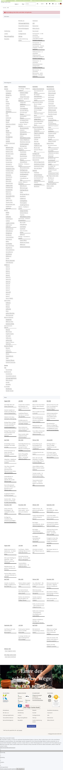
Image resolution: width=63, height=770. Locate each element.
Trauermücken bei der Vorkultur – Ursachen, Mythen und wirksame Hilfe (38, 483)
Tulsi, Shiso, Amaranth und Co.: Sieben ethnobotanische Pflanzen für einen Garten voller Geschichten (10, 470)
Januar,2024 (49, 625)
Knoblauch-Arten (10, 170)
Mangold (8, 120)
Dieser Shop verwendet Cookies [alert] (7, 738)
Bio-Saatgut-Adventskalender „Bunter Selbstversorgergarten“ (38, 524)
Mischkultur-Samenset (25, 142)
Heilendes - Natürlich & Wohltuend (23, 99)
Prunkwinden (9, 243)
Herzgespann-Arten (10, 168)
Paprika (7, 122)
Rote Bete (8, 126)
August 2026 (7, 401)
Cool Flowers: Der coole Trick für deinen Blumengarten (9, 630)
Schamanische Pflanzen (23, 159)
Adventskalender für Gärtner (38, 91)
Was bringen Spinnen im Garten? (52, 550)
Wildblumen (8, 256)
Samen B (8, 269)
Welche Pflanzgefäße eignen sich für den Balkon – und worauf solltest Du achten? (23, 456)
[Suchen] (37, 4)
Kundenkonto (9, 374)
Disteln (7, 214)
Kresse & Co (8, 175)
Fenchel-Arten (9, 162)
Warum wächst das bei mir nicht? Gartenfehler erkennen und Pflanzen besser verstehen (38, 419)
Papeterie (35, 170)
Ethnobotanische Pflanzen (8, 326)
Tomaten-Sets (37, 137)
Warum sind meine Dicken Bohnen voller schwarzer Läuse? (39, 406)
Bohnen (7, 97)
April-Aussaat (51, 97)
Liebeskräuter (23, 154)
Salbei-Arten (8, 194)
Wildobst (8, 307)
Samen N (8, 285)
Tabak (7, 358)
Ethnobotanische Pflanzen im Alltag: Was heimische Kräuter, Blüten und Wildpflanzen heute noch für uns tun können (53, 427)
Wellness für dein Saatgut (52, 163)
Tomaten (8, 135)
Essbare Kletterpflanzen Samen (25, 136)
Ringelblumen (9, 248)
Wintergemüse (23, 146)
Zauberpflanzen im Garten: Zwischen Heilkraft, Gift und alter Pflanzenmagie (9, 479)
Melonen (8, 305)
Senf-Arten (8, 198)
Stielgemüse (8, 132)
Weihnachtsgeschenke (39, 162)
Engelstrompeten (10, 334)
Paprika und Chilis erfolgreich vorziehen (51, 645)
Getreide (8, 103)
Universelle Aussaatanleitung (52, 119)
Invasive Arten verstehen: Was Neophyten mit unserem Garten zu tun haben (24, 407)
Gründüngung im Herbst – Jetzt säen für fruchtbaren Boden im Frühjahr (53, 524)
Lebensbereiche (9, 262)
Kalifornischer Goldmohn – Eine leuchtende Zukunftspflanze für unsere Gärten (38, 613)
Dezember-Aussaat (52, 114)
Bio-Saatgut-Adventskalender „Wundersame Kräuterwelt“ (36, 539)
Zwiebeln (8, 141)
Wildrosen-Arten (9, 321)
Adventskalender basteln (38, 99)
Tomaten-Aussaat (52, 133)
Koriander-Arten (9, 173)
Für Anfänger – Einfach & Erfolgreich (24, 89)
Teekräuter (22, 106)
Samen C (8, 271)
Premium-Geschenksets (38, 127)
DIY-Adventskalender (38, 177)
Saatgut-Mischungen (24, 97)
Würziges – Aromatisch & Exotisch (24, 237)
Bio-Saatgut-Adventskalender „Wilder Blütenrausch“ (52, 510)
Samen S (8, 294)
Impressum (35, 20)
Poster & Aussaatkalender (38, 183)
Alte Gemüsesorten (24, 128)
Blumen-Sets (37, 147)
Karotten (8, 108)
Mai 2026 (49, 401)
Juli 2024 (20, 625)
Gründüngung (23, 176)
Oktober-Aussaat (52, 110)
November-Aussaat (52, 112)
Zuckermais (8, 118)
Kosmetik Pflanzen (24, 122)
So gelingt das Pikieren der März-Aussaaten (9, 494)
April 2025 (6, 579)
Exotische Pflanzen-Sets (38, 150)
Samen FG (8, 277)
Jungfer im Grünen (10, 223)
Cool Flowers (23, 226)
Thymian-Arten (9, 202)
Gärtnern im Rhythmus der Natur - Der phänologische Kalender (38, 621)
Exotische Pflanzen (8, 346)
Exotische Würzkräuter (25, 246)
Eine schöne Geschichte (51, 180)
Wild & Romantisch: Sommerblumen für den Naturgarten (38, 591)
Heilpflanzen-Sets (38, 145)
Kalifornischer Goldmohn (9, 225)
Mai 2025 (49, 545)
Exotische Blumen (24, 213)
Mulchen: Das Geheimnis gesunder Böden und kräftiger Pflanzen (24, 598)
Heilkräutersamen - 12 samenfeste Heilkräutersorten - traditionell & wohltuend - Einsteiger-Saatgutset (38, 55)
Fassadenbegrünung (24, 172)
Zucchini (8, 139)
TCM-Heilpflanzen (24, 108)
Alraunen (8, 329)
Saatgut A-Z (7, 264)
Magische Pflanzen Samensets (10, 343)
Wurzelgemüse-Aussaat (51, 138)
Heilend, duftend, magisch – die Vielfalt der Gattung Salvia (24, 584)
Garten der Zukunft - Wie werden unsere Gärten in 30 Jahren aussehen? (52, 639)
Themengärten (23, 203)
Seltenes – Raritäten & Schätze (23, 207)
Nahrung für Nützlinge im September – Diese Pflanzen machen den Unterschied (10, 560)
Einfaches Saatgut (24, 92)
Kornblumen (9, 235)
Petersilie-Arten (9, 187)
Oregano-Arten (9, 185)
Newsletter (6, 39)
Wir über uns (21, 20)
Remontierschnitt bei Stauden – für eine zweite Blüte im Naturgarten (24, 558)
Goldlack (8, 221)
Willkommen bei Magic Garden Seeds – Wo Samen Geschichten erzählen (52, 631)
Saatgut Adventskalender (38, 89)
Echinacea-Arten (9, 158)
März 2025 (20, 579)
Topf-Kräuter (23, 94)
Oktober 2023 (7, 649)
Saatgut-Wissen (50, 143)
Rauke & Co (8, 192)
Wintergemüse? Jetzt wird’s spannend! (37, 426)
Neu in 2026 (22, 222)
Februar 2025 (36, 579)
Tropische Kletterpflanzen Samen (25, 215)
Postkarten (36, 172)
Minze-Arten (8, 181)
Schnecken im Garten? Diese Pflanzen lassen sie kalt (38, 551)
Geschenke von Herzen (39, 164)
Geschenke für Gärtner (38, 102)
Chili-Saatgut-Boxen (38, 108)
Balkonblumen (23, 186)
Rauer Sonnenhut (10, 245)
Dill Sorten (8, 156)
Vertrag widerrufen (31, 726)
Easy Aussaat (35, 31)
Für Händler (7, 386)
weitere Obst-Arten (10, 313)
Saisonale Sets (36, 160)
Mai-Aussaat (51, 99)
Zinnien (7, 258)
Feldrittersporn (9, 218)
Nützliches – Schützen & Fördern (23, 164)
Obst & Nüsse (7, 300)
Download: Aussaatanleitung (52, 122)
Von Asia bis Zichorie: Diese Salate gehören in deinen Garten (23, 591)
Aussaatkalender (50, 89)
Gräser (21, 192)
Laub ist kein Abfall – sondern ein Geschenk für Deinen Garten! (52, 517)
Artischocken (9, 91)
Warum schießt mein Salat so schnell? (39, 412)
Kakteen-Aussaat (52, 141)
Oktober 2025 (36, 505)
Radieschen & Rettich (11, 124)
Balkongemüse (23, 134)
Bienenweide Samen (24, 168)
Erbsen (7, 101)
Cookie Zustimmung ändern (23, 39)
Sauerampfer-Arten (10, 196)
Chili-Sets (36, 139)
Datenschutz (35, 26)
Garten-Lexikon (50, 186)
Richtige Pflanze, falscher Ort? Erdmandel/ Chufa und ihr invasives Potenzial (10, 433)
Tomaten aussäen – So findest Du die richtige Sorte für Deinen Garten (38, 475)
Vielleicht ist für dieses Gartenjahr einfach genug (10, 417)
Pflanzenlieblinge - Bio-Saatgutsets (39, 130)
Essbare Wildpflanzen (25, 140)
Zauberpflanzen (23, 162)
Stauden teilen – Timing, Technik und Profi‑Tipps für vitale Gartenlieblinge (10, 500)
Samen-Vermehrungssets (38, 158)
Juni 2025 (35, 545)
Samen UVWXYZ (9, 298)
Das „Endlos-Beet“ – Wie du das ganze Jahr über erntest (38, 584)
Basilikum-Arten (9, 151)
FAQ (5, 367)
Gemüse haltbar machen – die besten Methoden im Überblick (10, 575)
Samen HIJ (8, 279)
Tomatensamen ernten (53, 173)
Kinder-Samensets (37, 155)
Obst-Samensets (9, 315)
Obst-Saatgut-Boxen (38, 121)
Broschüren (36, 186)
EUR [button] (42, 4)
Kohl (7, 113)
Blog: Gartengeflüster (9, 36)
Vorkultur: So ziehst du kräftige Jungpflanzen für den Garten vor (10, 584)
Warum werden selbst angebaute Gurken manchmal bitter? (23, 435)
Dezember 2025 (8, 505)
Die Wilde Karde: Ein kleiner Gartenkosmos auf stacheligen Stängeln (24, 422)
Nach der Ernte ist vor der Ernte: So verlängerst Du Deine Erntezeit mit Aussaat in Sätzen (52, 407)
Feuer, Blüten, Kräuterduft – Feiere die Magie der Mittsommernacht (38, 432)
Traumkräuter (23, 152)
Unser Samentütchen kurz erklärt (53, 150)
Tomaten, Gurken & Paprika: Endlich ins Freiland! (37, 598)
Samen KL (8, 281)
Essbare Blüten (23, 240)
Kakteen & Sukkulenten (9, 351)
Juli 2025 (20, 545)
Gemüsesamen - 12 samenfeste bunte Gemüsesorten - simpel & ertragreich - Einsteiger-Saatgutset (38, 46)
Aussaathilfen (50, 116)
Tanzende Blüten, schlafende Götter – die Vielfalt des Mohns (23, 564)
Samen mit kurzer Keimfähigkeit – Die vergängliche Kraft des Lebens (9, 511)
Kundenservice (7, 372)
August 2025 (7, 545)
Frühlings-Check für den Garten (38, 453)
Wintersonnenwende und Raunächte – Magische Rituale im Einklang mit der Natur (52, 585)
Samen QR (8, 292)
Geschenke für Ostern (39, 166)
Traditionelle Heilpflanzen (23, 103)
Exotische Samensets (10, 362)
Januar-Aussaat (51, 91)
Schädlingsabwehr (24, 174)
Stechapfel (8, 336)
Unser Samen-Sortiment (10, 657)
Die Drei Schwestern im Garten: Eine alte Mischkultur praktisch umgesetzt (9, 453)
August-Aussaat (51, 105)
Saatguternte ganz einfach (52, 170)
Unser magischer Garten (10, 651)
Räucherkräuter (23, 156)
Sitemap (20, 36)
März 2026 (20, 440)
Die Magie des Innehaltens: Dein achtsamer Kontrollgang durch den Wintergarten (9, 519)
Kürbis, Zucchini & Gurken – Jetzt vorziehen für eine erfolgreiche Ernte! (38, 605)
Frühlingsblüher (23, 200)
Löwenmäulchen (10, 237)
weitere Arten (9, 340)
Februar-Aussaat (52, 93)
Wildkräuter (22, 244)
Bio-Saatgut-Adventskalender (38, 95)
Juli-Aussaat (51, 103)
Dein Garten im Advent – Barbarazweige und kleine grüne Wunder (53, 593)
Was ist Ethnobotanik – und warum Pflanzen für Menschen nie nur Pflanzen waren (9, 487)
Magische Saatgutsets (39, 133)
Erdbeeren (8, 302)
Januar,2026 (49, 440)
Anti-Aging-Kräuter (24, 120)
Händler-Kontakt (9, 391)
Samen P (8, 290)
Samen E (8, 275)
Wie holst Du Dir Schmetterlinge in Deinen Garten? (38, 630)
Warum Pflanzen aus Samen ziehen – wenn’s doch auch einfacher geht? (23, 511)
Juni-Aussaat (51, 101)
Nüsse (7, 311)
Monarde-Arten (9, 183)
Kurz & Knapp (9, 369)
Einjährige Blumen (24, 190)
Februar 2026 (36, 440)
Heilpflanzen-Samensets (9, 207)
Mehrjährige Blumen (24, 194)
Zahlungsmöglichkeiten (23, 23)
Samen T (8, 296)
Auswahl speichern (11, 769)
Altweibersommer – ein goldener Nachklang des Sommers (9, 568)
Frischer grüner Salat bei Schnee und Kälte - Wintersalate (24, 630)
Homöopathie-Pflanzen (23, 117)
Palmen (7, 354)
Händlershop (7, 31)
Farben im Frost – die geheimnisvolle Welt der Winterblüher (38, 510)
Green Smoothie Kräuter (23, 231)
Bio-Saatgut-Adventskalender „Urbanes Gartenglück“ (38, 531)
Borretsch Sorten (10, 153)
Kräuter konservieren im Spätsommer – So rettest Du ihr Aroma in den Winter (10, 552)
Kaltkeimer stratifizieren (51, 130)
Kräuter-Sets (37, 143)
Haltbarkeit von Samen (53, 153)
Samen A (8, 267)
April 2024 (35, 625)
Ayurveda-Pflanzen (24, 110)
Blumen (6, 210)
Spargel (7, 130)
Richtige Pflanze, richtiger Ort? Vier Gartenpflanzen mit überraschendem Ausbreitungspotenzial (10, 425)
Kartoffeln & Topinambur (8, 110)
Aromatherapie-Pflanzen (23, 113)
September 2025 (50, 505)
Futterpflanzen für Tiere (24, 179)
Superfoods (22, 228)
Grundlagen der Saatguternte (51, 167)
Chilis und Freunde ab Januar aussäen (52, 599)
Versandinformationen (23, 26)
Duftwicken (8, 216)
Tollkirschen (8, 338)
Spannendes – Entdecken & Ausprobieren (24, 219)
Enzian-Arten (9, 160)
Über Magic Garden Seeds (52, 176)
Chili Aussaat (51, 135)
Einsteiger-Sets (36, 153)
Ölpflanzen (22, 234)
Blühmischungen (24, 188)
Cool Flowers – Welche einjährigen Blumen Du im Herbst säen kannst (24, 551)
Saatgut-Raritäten (24, 210)
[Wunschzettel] (49, 4)
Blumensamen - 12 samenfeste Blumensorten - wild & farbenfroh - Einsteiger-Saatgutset (38, 73)
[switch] (31, 751)
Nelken (7, 241)
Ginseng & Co (9, 164)
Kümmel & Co (9, 177)
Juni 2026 (35, 401)
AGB (33, 23)
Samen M (8, 283)
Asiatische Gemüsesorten (23, 131)
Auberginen (8, 93)
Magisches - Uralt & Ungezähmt (22, 149)
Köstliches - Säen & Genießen (22, 125)
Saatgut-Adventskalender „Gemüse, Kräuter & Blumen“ (38, 517)
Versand (20, 730)
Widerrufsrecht (36, 28)
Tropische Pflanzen (10, 360)
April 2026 (6, 440)
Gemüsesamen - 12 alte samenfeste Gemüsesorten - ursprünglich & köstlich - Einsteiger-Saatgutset (38, 37)
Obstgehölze (9, 319)
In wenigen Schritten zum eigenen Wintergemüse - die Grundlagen (24, 637)
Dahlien (7, 212)
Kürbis (7, 115)
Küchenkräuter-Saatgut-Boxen (37, 118)
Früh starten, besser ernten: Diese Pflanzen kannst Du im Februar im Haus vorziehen (52, 455)
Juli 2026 (20, 401)
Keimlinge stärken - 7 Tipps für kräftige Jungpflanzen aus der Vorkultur (52, 446)
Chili (7, 99)
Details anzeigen (3, 769)
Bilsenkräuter (9, 331)
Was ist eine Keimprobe (51, 155)
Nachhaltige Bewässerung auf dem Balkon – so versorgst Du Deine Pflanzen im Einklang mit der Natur (24, 447)
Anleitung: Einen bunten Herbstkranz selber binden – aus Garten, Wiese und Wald (52, 532)
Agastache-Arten (9, 147)
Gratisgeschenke (22, 33)
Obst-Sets (36, 141)
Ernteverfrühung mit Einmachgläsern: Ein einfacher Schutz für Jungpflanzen (37, 446)
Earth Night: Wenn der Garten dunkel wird (9, 405)
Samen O (8, 288)
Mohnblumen (9, 239)
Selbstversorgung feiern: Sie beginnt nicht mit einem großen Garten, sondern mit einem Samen (52, 417)
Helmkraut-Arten (9, 166)
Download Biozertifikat (37, 700)
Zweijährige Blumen (24, 205)
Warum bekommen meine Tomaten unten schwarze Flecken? (23, 428)
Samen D (8, 273)
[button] (46, 4)
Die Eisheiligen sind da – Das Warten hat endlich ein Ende (9, 445)
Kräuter (6, 145)
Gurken (7, 105)
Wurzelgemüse (9, 137)
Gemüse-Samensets (10, 143)
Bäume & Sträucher (8, 317)
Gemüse (6, 89)
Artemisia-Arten (9, 149)
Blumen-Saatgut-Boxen (38, 105)
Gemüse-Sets (37, 135)
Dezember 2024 (50, 579)
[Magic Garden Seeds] (5, 3)
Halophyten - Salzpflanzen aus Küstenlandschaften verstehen (10, 461)
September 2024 (8, 625)
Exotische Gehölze (10, 323)
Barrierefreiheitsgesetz (23, 28)
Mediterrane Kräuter (24, 242)
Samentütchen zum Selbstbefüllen (38, 179)
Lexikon (6, 33)
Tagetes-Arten (9, 200)
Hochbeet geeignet (24, 144)
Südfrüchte (8, 309)
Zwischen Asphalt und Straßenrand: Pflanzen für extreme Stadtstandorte (10, 411)
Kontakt (20, 31)
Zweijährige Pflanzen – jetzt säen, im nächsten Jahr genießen (23, 415)
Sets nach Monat (38, 168)
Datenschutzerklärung (5, 747)
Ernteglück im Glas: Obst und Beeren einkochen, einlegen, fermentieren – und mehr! (52, 540)
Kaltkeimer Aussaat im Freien (53, 126)
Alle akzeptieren (20, 769)
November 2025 (22, 505)
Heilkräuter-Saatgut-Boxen (38, 114)
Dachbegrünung (23, 170)
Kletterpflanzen (9, 231)
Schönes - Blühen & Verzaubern (22, 182)
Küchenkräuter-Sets (10, 204)
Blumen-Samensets (10, 260)
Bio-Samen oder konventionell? (52, 159)
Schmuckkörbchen (10, 250)
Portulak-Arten (9, 189)
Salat (7, 128)
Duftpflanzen (23, 198)
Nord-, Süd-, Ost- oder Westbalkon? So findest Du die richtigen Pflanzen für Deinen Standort (38, 460)
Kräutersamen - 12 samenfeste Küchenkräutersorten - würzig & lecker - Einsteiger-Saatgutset (38, 64)
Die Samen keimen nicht (52, 146)
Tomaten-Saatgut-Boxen (38, 124)
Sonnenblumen (9, 252)
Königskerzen (9, 233)
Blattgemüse (9, 95)
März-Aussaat (51, 95)
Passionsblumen (9, 356)
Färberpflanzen (23, 224)
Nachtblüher (23, 196)
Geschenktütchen (38, 174)
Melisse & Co (8, 179)
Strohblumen (9, 254)
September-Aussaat (52, 108)
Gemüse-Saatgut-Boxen (38, 110)
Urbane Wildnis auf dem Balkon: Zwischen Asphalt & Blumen (38, 468)
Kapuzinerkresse (9, 229)
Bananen (8, 348)
